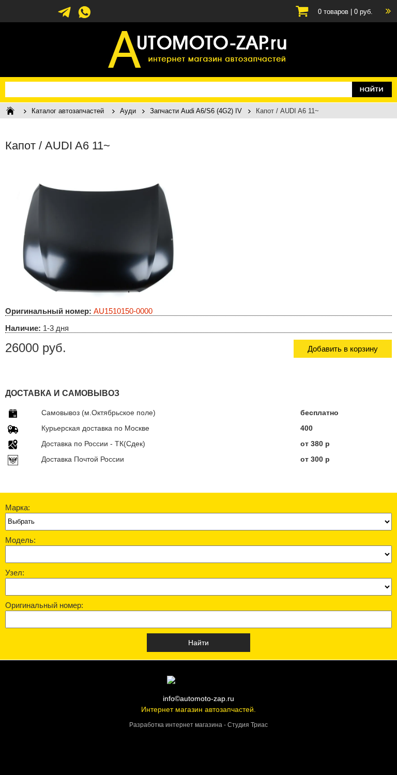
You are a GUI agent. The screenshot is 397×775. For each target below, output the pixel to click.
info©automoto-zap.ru (198, 698)
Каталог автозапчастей (68, 111)
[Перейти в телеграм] (64, 17)
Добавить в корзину (343, 348)
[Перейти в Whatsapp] (84, 17)
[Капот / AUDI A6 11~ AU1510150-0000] (95, 296)
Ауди (128, 111)
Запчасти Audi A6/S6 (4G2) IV (196, 111)
